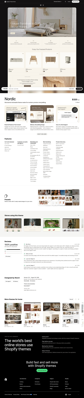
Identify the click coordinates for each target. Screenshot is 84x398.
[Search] (65, 2)
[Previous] (76, 215)
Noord (78, 102)
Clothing (21, 381)
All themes (15, 281)
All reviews (8, 256)
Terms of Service (8, 394)
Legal (66, 386)
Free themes (37, 384)
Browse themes (57, 1)
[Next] (78, 215)
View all (71, 299)
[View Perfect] (58, 197)
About (66, 381)
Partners (67, 384)
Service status (68, 388)
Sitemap (35, 394)
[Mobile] (43, 5)
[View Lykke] (65, 197)
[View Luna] (51, 197)
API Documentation (54, 384)
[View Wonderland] (44, 197)
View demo (71, 88)
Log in (69, 1)
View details (26, 280)
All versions (32, 280)
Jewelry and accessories (25, 386)
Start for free (75, 1)
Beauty (21, 384)
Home (21, 388)
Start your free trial (42, 370)
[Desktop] (41, 5)
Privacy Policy (16, 394)
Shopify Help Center (54, 381)
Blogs (51, 388)
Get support (8, 281)
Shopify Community (54, 386)
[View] (13, 225)
